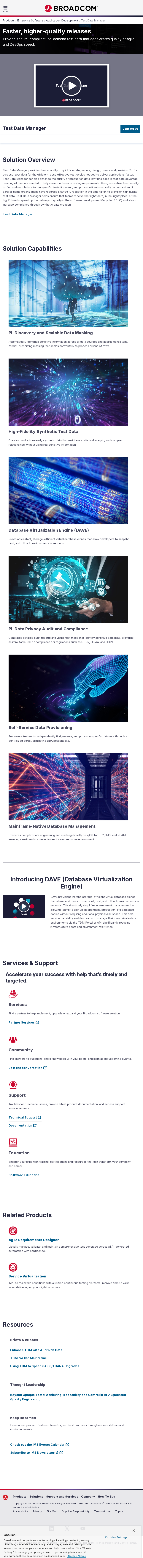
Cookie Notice (76, 1555)
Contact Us (130, 128)
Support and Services (62, 1496)
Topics (119, 1511)
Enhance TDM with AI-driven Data (36, 1350)
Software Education (24, 1175)
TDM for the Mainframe (28, 1358)
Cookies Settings (116, 1537)
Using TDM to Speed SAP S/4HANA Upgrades (44, 1366)
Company (88, 1496)
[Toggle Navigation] (6, 9)
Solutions (36, 1496)
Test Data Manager (18, 214)
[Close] (134, 1530)
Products (19, 1496)
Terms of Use (102, 1511)
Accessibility (20, 1511)
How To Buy (106, 1496)
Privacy (37, 1511)
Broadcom (71, 8)
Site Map (52, 1511)
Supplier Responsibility (75, 1511)
